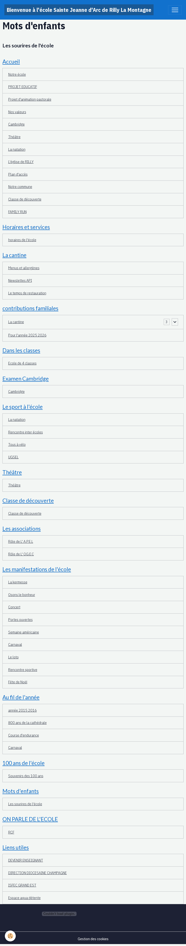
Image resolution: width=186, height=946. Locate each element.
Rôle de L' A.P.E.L (20, 541)
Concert (14, 606)
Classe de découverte (24, 199)
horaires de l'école (22, 239)
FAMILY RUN (17, 211)
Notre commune (20, 186)
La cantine (16, 321)
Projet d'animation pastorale (29, 99)
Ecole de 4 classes (22, 363)
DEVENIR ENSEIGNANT (25, 860)
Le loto (13, 657)
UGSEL (13, 456)
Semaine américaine (23, 632)
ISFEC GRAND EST (22, 885)
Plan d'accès (18, 174)
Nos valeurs (17, 111)
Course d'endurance (23, 735)
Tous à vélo (17, 444)
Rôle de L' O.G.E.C (21, 553)
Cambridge (16, 124)
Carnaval (15, 644)
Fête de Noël (17, 681)
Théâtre (14, 136)
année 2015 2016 (22, 710)
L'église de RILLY (21, 161)
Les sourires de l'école (28, 45)
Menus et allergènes (23, 267)
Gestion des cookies (93, 938)
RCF (11, 832)
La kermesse (17, 582)
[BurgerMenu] (175, 10)
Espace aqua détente (24, 897)
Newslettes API (20, 280)
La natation (16, 149)
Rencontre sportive (22, 669)
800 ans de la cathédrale (27, 722)
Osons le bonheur (21, 594)
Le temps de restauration (27, 293)
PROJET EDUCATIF (22, 86)
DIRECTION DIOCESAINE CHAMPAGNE (37, 872)
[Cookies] (10, 936)
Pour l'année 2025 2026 (27, 335)
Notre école (17, 74)
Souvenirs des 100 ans (25, 775)
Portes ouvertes (20, 619)
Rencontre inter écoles (25, 432)
